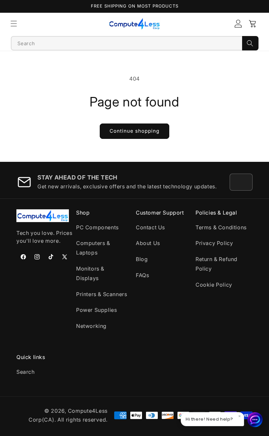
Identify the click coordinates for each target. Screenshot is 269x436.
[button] (14, 23)
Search (25, 372)
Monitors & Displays (90, 273)
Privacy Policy (214, 243)
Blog (142, 259)
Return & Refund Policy (217, 264)
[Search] (250, 43)
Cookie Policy (214, 284)
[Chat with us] (255, 419)
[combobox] (126, 43)
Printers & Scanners (101, 294)
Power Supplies (96, 310)
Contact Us (150, 227)
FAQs (142, 275)
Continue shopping (134, 131)
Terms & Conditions (221, 227)
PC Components (97, 227)
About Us (148, 243)
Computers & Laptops (93, 248)
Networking (91, 326)
